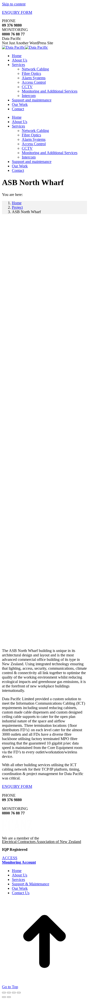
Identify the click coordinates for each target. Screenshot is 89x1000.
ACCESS (19, 860)
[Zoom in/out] (19, 992)
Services (18, 879)
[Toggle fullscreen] (14, 992)
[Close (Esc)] (4, 992)
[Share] (9, 992)
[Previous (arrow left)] (4, 997)
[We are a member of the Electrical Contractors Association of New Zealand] (17, 830)
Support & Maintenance (30, 884)
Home (17, 871)
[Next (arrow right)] (9, 997)
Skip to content (13, 4)
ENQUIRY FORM (17, 12)
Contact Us (20, 893)
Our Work (20, 888)
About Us (19, 875)
